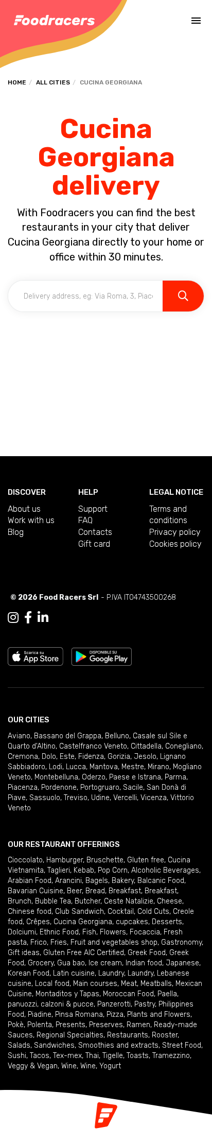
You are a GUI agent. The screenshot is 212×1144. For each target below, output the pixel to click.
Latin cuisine (74, 973)
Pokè (16, 1024)
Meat (129, 983)
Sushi (17, 1055)
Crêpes (38, 921)
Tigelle (112, 1055)
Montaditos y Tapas (67, 994)
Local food (52, 983)
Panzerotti (114, 1004)
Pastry (144, 1004)
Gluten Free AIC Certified (83, 952)
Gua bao (71, 963)
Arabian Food (29, 880)
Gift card (94, 544)
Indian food (144, 963)
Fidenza (91, 756)
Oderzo (93, 777)
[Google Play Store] (101, 656)
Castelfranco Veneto (93, 746)
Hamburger (64, 860)
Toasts (138, 1055)
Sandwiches (54, 1045)
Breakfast (125, 891)
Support (93, 509)
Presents (70, 1024)
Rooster (165, 1035)
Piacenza (23, 787)
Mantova (104, 766)
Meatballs (156, 983)
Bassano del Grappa (67, 736)
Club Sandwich (79, 911)
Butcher (87, 901)
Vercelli (125, 797)
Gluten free (145, 860)
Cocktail (121, 911)
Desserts (167, 921)
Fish (89, 932)
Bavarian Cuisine (35, 891)
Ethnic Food (59, 932)
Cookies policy (175, 544)
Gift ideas (24, 952)
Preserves (106, 1024)
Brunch (19, 901)
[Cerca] (183, 296)
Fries (58, 942)
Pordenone (59, 787)
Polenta (39, 1024)
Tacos (39, 1055)
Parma (175, 777)
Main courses (95, 983)
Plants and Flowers (158, 1014)
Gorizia (119, 756)
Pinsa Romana (79, 1014)
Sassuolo (44, 797)
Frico (38, 942)
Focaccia (145, 932)
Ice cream (105, 963)
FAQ (85, 520)
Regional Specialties (70, 1035)
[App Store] (35, 656)
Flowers (113, 932)
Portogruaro (99, 787)
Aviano (19, 736)
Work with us (31, 520)
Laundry (111, 973)
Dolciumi (22, 932)
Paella (167, 994)
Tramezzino (171, 1055)
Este (67, 756)
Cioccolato (25, 860)
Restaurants (127, 1035)
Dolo (49, 756)
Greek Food (147, 952)
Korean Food (28, 973)
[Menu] (196, 20)
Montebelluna (56, 777)
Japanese (182, 963)
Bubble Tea (53, 901)
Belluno (117, 736)
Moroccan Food (128, 994)
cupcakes (132, 921)
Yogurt (110, 1066)
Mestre (132, 766)
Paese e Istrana (135, 777)
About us (24, 509)
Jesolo (145, 756)
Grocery (41, 963)
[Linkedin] (43, 618)
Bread (95, 891)
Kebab (84, 870)
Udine (100, 797)
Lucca (76, 766)
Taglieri (58, 870)
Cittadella (146, 746)
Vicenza (153, 797)
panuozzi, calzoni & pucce (51, 1004)
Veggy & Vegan (33, 1066)
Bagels (96, 880)
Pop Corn (113, 870)
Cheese (169, 901)
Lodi (55, 766)
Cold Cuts (153, 911)
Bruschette (104, 860)
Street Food (181, 1045)
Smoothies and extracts (118, 1045)
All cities (53, 82)
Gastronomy (181, 942)
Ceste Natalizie (128, 901)
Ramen (138, 1024)
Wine (69, 1066)
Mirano (158, 766)
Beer (74, 891)
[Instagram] (13, 618)
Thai (92, 1055)
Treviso (75, 797)
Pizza (115, 1014)
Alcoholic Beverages (165, 870)
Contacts (95, 532)
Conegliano (183, 746)
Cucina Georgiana (83, 921)
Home (17, 82)
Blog (16, 532)
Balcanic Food (160, 880)
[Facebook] (28, 618)
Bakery (123, 880)
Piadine (39, 1014)
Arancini (68, 880)
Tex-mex (67, 1055)
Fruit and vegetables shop (113, 942)
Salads (19, 1045)
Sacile (133, 787)
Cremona (23, 756)
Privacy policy (175, 532)
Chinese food (29, 911)
